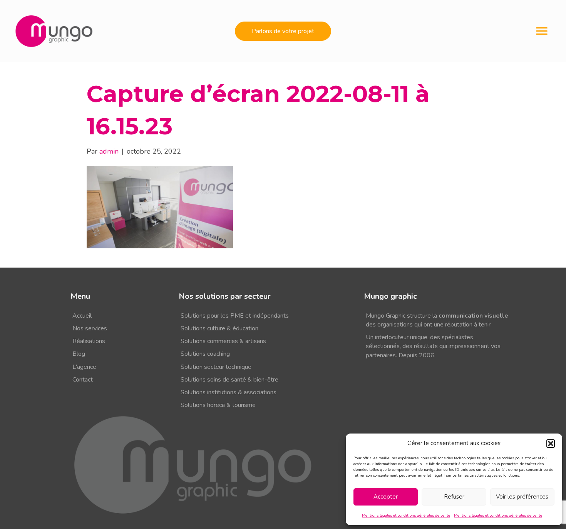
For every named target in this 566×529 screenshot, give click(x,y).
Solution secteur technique (216, 367)
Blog (78, 354)
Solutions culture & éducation (219, 328)
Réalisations (88, 341)
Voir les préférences (522, 497)
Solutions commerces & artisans (223, 341)
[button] (550, 443)
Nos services (89, 328)
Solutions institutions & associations (228, 392)
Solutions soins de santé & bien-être (229, 379)
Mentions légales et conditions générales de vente (406, 515)
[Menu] (542, 31)
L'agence (84, 367)
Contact (82, 379)
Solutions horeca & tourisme (218, 405)
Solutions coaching (205, 354)
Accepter (385, 497)
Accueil (82, 315)
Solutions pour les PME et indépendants (235, 315)
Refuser (454, 497)
